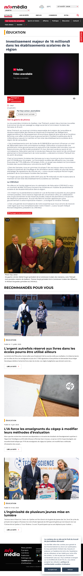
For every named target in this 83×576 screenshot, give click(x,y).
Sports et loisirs (33, 21)
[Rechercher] (78, 15)
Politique (55, 21)
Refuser (70, 569)
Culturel (76, 21)
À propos (24, 550)
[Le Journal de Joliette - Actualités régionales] (15, 7)
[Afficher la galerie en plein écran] (76, 220)
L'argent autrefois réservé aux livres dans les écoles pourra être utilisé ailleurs (39, 350)
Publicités (25, 555)
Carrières (25, 553)
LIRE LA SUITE (11, 366)
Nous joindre (26, 548)
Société (19, 25)
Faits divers (9, 25)
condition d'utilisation (62, 564)
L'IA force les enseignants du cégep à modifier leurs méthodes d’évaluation (41, 430)
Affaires (46, 21)
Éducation (65, 21)
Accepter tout (52, 569)
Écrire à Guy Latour (26, 114)
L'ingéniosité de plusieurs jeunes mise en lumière (37, 513)
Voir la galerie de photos (18, 120)
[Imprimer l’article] (74, 99)
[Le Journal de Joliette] (12, 555)
